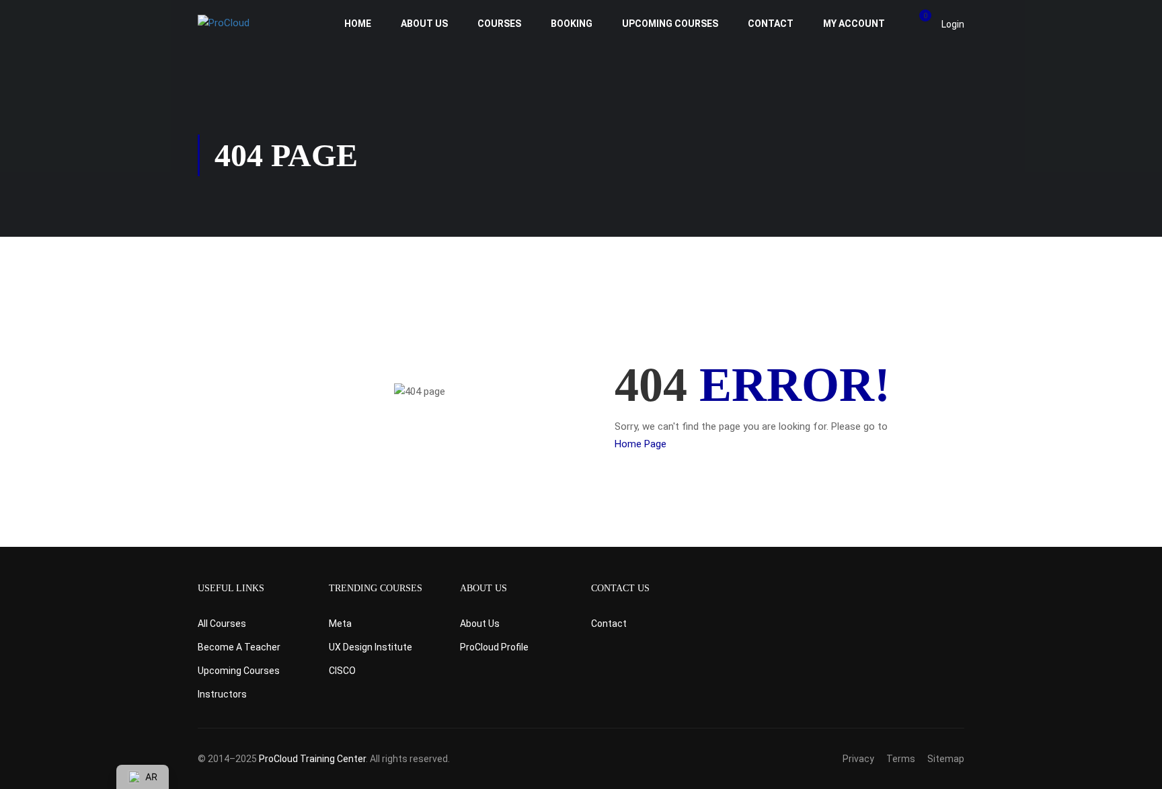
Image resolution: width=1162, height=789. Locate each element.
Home (357, 23)
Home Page (640, 444)
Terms (900, 758)
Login (952, 24)
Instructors (222, 694)
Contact (770, 23)
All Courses (222, 623)
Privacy (858, 758)
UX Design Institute (370, 647)
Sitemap (945, 758)
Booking (571, 23)
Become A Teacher (239, 647)
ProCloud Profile (494, 647)
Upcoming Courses (670, 23)
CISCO (342, 670)
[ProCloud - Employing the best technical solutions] (250, 23)
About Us (424, 23)
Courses (499, 23)
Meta (340, 623)
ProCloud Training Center (312, 758)
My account (854, 23)
